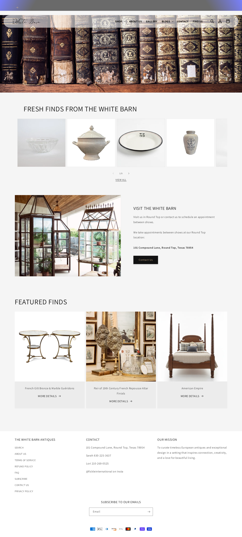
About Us (20, 453)
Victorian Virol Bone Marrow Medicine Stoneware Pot (190, 127)
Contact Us (146, 259)
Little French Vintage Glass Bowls (41, 128)
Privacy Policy (24, 491)
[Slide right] (129, 173)
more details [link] (47, 396)
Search (19, 447)
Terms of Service (25, 460)
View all (121, 179)
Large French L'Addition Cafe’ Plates (141, 128)
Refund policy (24, 466)
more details (118, 401)
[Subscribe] (149, 512)
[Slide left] (113, 173)
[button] (120, 21)
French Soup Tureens (91, 126)
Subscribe (21, 478)
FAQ (17, 472)
